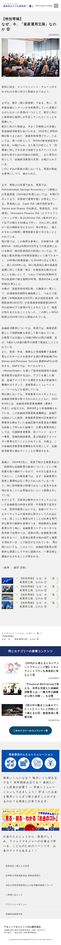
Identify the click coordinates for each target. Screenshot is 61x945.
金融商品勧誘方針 (14, 914)
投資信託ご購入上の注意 (17, 866)
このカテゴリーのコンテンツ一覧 (30, 730)
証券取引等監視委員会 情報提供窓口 (23, 875)
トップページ (8, 633)
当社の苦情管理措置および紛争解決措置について (29, 885)
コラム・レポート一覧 (28, 633)
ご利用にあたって (14, 895)
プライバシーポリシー (16, 904)
